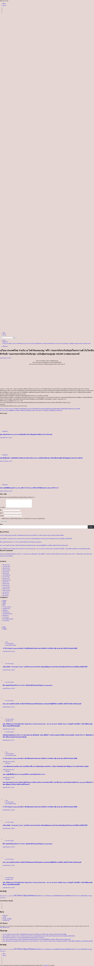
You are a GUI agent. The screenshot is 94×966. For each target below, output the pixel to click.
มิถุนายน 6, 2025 (10, 740)
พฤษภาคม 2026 (6, 569)
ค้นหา (1, 524)
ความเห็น (2, 507)
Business (2, 554)
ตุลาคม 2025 (6, 581)
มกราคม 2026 (6, 576)
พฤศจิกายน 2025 (7, 580)
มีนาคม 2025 (6, 593)
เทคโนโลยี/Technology (8, 618)
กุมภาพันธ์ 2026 (6, 575)
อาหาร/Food (6, 617)
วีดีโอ (4, 3)
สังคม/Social (5, 615)
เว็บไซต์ (2, 515)
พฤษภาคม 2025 (6, 590)
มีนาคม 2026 (6, 573)
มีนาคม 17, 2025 (10, 777)
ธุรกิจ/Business (6, 612)
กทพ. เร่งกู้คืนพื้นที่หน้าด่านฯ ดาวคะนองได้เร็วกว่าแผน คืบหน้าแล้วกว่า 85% (24, 774)
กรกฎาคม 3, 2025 (7, 461)
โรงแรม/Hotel (6, 620)
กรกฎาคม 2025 (6, 587)
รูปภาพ (4, 5)
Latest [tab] (4, 626)
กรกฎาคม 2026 (6, 566)
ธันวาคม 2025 (6, 578)
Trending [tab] (5, 629)
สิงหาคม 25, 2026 (10, 706)
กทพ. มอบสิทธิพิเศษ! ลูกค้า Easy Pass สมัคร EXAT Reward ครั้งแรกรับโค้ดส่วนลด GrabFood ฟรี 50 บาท (29, 488)
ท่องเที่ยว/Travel (6, 608)
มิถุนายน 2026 (6, 568)
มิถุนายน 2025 (6, 588)
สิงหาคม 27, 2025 (7, 437)
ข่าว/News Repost (7, 606)
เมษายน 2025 (6, 592)
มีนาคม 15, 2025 (10, 769)
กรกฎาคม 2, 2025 (7, 491)
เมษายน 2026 (6, 571)
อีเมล (1, 513)
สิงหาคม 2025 (6, 585)
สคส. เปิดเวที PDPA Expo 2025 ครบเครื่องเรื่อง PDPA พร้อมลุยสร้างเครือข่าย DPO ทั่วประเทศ (26, 434)
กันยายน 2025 (6, 583)
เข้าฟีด (4, 917)
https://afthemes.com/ (4, 927)
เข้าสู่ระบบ (5, 915)
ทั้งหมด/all (5, 346)
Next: (31, 410)
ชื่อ (1, 510)
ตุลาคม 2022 (6, 595)
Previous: (40, 408)
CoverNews (45, 965)
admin (1, 358)
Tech (4, 605)
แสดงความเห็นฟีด (7, 918)
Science (4, 603)
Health (4, 601)
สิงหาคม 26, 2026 (10, 651)
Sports (4, 604)
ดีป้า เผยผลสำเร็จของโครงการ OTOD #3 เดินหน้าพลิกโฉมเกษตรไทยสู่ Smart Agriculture (20, 542)
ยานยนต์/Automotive (7, 613)
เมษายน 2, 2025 (7, 358)
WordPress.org (6, 920)
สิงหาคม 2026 (6, 564)
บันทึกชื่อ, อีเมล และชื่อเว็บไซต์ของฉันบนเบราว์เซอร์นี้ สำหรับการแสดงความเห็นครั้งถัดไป (23, 518)
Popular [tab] (4, 627)
